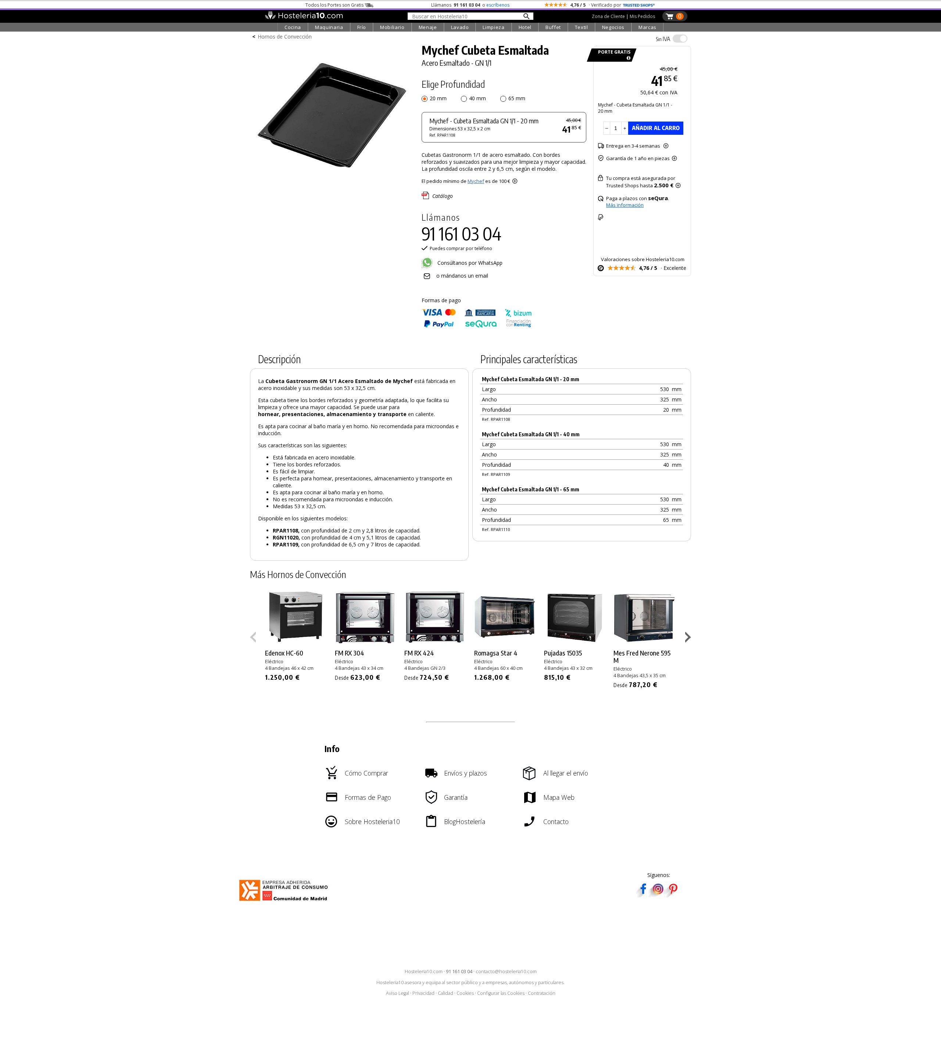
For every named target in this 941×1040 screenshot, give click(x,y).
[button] (689, 639)
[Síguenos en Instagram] (658, 895)
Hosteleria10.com (424, 971)
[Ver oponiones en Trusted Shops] (639, 5)
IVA (663, 39)
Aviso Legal (397, 993)
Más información (625, 205)
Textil (581, 27)
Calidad (445, 993)
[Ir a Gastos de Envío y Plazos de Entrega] (627, 58)
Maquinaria (329, 27)
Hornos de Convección (285, 36)
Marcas (647, 27)
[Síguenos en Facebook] (643, 895)
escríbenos (497, 5)
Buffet (553, 27)
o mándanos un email (462, 275)
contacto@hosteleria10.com (506, 971)
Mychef (476, 181)
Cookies (465, 993)
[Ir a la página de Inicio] (304, 18)
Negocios (613, 27)
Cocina (293, 27)
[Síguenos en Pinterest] (672, 895)
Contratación (541, 993)
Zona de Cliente (608, 16)
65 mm (516, 98)
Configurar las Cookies (501, 993)
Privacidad (423, 993)
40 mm (477, 98)
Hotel (525, 27)
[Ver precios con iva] (680, 39)
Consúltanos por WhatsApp (469, 262)
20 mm (438, 98)
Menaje (428, 27)
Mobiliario (392, 27)
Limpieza (493, 27)
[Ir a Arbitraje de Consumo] (285, 902)
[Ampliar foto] (332, 190)
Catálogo (442, 195)
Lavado (460, 27)
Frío (361, 27)
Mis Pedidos (642, 16)
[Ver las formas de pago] (477, 325)
